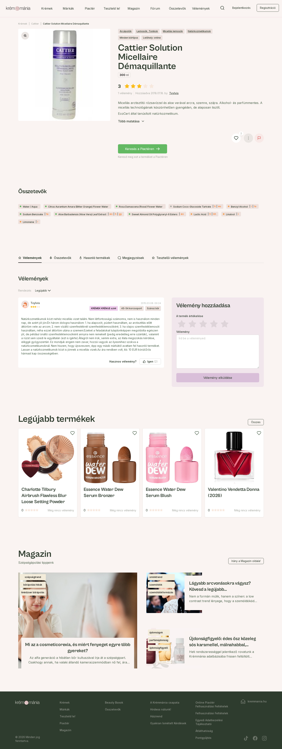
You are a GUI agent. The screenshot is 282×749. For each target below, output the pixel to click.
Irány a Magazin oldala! (246, 561)
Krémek (47, 8)
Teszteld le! (112, 8)
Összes (256, 422)
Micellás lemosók (173, 31)
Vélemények (201, 8)
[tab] (30, 258)
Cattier (35, 23)
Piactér (90, 8)
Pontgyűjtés (203, 737)
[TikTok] (246, 738)
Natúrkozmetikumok (199, 31)
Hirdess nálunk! (160, 709)
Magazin (134, 8)
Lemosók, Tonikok (147, 31)
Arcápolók (126, 31)
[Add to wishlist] (72, 433)
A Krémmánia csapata (164, 702)
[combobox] (43, 290)
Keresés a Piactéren (139, 149)
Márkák (68, 8)
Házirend (156, 716)
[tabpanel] (141, 331)
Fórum (155, 8)
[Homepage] (18, 9)
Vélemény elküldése (217, 378)
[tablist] (141, 258)
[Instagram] (264, 738)
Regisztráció (268, 7)
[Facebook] (255, 738)
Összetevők (177, 8)
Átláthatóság (204, 731)
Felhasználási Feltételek (211, 713)
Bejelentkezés (241, 7)
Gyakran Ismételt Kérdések (168, 723)
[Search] (222, 8)
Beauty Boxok (114, 702)
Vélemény (183, 331)
